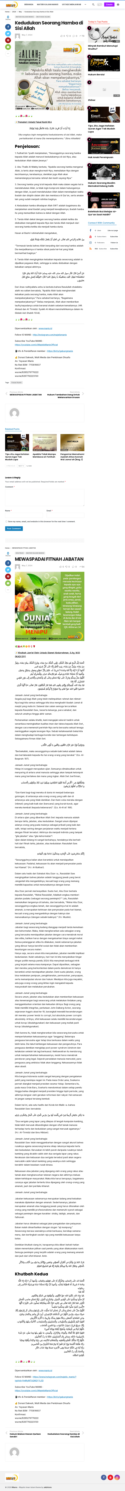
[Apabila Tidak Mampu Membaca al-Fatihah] (45, 442)
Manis (14, 1487)
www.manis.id (45, 328)
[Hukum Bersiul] (104, 63)
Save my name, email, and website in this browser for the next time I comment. (41, 521)
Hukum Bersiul (96, 74)
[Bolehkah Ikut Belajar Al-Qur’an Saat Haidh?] (104, 200)
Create (109, 4)
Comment (10, 487)
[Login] (118, 4)
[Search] (93, 4)
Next (21, 466)
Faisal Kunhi (16, 382)
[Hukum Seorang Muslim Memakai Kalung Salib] (104, 172)
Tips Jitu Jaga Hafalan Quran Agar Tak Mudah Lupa (17, 457)
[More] (85, 4)
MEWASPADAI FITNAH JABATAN (49, 559)
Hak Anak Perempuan (100, 157)
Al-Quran (10, 450)
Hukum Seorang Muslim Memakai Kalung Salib (101, 184)
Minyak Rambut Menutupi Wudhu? (103, 47)
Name (8, 510)
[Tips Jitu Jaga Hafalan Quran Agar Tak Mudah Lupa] (17, 442)
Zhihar (91, 100)
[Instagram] (117, 1477)
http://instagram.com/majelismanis (50, 335)
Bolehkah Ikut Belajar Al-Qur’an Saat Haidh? (102, 213)
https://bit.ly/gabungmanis (60, 351)
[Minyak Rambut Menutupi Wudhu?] (104, 35)
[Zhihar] (104, 89)
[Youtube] (110, 1477)
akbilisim (48, 1487)
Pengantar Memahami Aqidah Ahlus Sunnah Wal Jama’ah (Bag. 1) (72, 457)
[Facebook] (103, 1477)
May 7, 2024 (27, 35)
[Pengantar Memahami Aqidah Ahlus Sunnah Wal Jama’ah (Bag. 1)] (72, 442)
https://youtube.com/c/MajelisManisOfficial (36, 345)
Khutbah (20, 553)
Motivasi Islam (43, 17)
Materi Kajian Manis (25, 17)
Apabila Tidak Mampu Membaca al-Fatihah (44, 455)
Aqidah (64, 450)
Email (50, 510)
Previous (11, 466)
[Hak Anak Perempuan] (104, 146)
